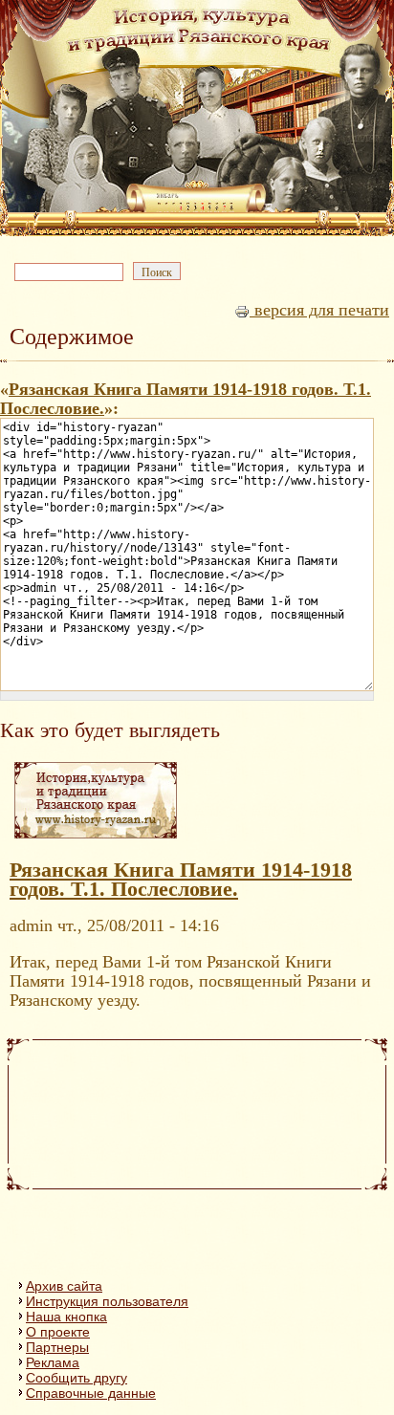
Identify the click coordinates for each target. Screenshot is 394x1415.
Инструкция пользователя (107, 1301)
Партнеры (57, 1347)
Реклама (52, 1362)
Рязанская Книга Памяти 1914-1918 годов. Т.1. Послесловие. (181, 880)
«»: (185, 399)
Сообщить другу (76, 1377)
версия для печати (319, 309)
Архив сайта (64, 1286)
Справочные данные (91, 1393)
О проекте (58, 1331)
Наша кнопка (66, 1316)
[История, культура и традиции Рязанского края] (96, 837)
